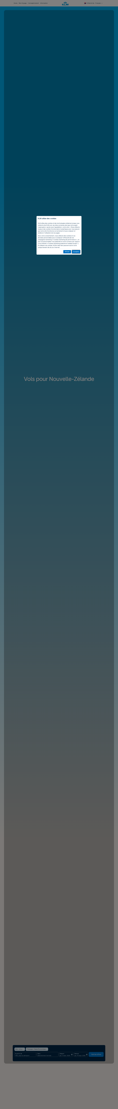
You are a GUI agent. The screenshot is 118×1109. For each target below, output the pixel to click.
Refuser (67, 251)
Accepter (76, 251)
